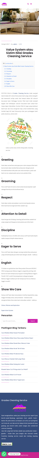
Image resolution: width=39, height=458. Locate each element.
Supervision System (7, 310)
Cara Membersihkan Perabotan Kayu (12, 353)
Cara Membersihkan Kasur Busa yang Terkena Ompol (17, 338)
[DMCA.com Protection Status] (6, 444)
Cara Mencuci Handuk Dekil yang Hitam (13, 359)
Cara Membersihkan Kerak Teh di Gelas (13, 348)
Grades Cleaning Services (20, 455)
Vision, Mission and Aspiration (10, 305)
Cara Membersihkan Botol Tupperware (13, 380)
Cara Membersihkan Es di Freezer (11, 374)
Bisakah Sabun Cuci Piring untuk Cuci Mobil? (14, 369)
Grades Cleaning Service (21, 93)
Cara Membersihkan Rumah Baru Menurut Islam (15, 343)
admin (15, 44)
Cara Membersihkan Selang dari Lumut (12, 364)
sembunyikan (9, 63)
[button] (4, 454)
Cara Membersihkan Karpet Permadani (12, 333)
